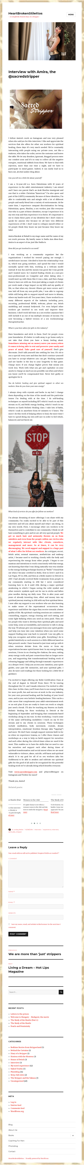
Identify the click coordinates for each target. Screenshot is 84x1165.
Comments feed (17, 1108)
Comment (12, 858)
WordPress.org (17, 1111)
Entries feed (16, 1105)
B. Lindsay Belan (17, 829)
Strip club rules (17, 1075)
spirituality (12, 832)
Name (11, 892)
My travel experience (20, 1066)
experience (47, 829)
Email (11, 902)
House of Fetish (17, 1059)
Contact (11, 1151)
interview (55, 829)
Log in (13, 1102)
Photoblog (15, 1072)
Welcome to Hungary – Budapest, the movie (30, 1017)
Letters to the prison (20, 1014)
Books (11, 1135)
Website (12, 913)
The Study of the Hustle (33, 800)
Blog (10, 1125)
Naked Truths (17, 1069)
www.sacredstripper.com (25, 772)
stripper (19, 832)
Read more (27, 812)
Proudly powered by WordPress (37, 1158)
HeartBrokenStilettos (25, 13)
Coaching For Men (16, 1141)
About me (12, 1130)
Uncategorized (17, 1081)
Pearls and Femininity (20, 1026)
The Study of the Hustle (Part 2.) (24, 1020)
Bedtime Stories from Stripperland (26, 1047)
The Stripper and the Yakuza (23, 1078)
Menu (71, 15)
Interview (38, 829)
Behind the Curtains (19, 1050)
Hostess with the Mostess (22, 1056)
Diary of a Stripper (19, 1053)
